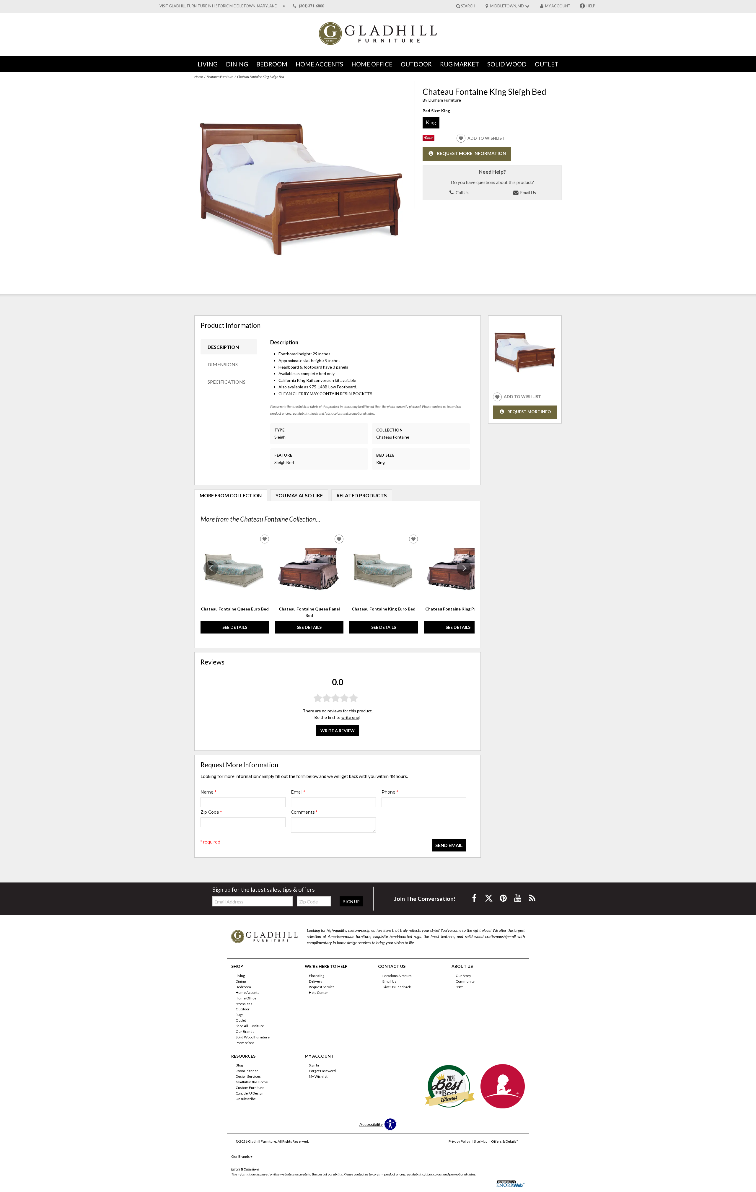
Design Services (248, 1076)
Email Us (527, 192)
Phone (390, 792)
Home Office (371, 64)
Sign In (314, 1065)
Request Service (322, 987)
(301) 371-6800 (311, 6)
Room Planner (247, 1071)
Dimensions (223, 364)
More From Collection (231, 495)
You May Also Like (299, 495)
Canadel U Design (249, 1093)
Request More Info (529, 411)
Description (223, 347)
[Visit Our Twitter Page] (489, 897)
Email (298, 792)
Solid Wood (507, 64)
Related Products (362, 495)
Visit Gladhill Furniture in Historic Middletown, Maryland (218, 6)
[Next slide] (464, 568)
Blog (239, 1065)
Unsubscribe (246, 1099)
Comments (304, 812)
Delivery (315, 981)
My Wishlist (318, 1076)
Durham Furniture (444, 100)
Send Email (449, 845)
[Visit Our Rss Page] (532, 897)
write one (350, 717)
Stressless (244, 1003)
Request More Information (471, 153)
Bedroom (271, 64)
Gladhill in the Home (252, 1082)
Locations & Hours (397, 975)
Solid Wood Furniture (253, 1037)
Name (208, 792)
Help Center (318, 992)
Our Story (463, 975)
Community (465, 981)
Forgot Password (322, 1071)
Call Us (462, 192)
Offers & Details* (504, 1141)
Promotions (245, 1042)
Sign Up (351, 901)
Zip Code (211, 812)
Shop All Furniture (250, 1026)
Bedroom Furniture (220, 76)
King (431, 122)
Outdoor (416, 64)
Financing (316, 975)
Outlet (546, 64)
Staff (459, 987)
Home (198, 76)
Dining (237, 64)
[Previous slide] (210, 568)
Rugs (239, 1014)
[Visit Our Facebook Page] (475, 897)
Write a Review (337, 730)
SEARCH (468, 6)
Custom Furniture (250, 1087)
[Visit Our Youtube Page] (518, 897)
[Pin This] (428, 139)
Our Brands (245, 1031)
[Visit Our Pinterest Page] (503, 897)
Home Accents (319, 64)
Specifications (226, 382)
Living (208, 64)
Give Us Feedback (396, 987)
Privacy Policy (459, 1141)
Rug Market (459, 64)
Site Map (480, 1141)
